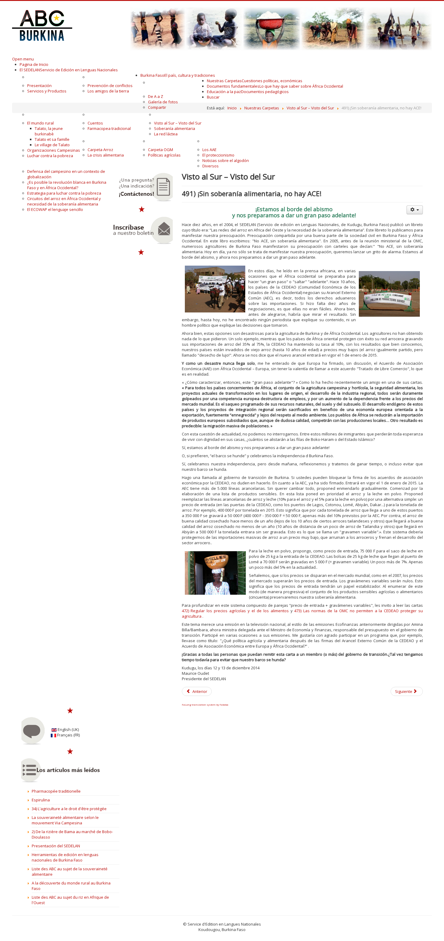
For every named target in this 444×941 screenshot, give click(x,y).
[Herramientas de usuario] (415, 209)
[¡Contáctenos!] (141, 187)
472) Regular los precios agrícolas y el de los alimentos (235, 610)
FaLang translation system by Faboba (205, 704)
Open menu (23, 59)
